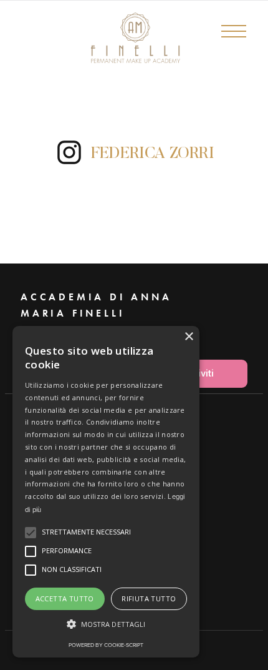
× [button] (188, 337)
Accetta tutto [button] (65, 598)
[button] (240, 43)
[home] (94, 37)
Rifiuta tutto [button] (149, 598)
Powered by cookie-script (106, 645)
